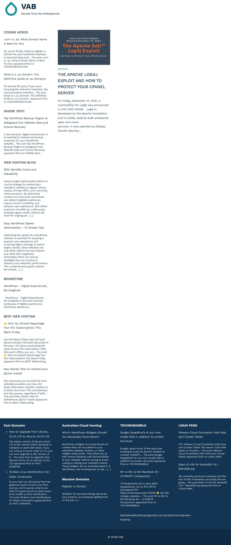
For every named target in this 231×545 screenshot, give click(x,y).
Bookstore (13, 279)
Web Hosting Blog (20, 162)
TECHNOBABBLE (133, 425)
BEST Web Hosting (19, 316)
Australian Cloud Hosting (81, 425)
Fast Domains (14, 425)
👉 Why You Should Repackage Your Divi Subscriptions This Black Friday (24, 327)
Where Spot (14, 111)
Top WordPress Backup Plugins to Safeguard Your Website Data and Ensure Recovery (26, 122)
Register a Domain (74, 486)
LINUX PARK (188, 425)
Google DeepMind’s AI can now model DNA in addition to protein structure (142, 437)
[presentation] (84, 47)
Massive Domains (75, 479)
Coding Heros (16, 32)
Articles (63, 69)
